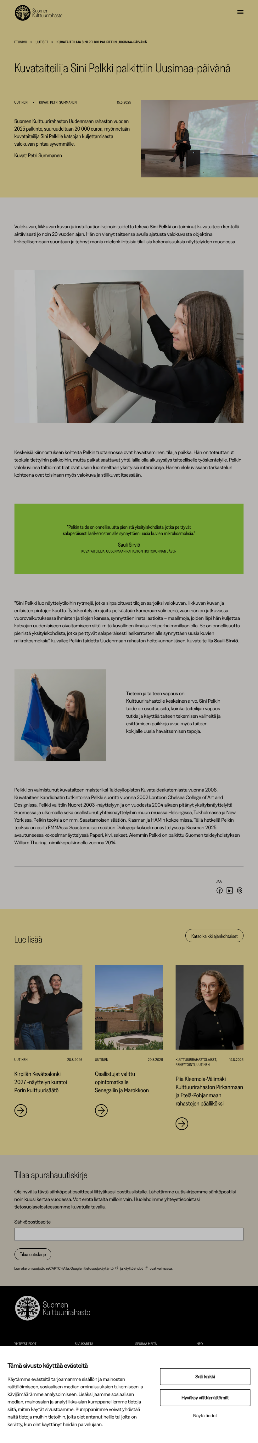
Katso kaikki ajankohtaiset (214, 936)
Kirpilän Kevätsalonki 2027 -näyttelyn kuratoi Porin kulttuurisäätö (40, 1082)
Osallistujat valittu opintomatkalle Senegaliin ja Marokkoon (122, 1082)
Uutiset (42, 42)
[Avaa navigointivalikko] (240, 13)
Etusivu (20, 42)
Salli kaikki (205, 1377)
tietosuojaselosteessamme (42, 1206)
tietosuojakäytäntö (99, 1268)
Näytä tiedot (205, 1416)
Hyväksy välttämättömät (205, 1398)
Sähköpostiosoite (32, 1222)
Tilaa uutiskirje (33, 1254)
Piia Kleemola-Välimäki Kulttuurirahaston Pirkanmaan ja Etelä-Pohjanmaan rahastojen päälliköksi (209, 1091)
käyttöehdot (133, 1268)
